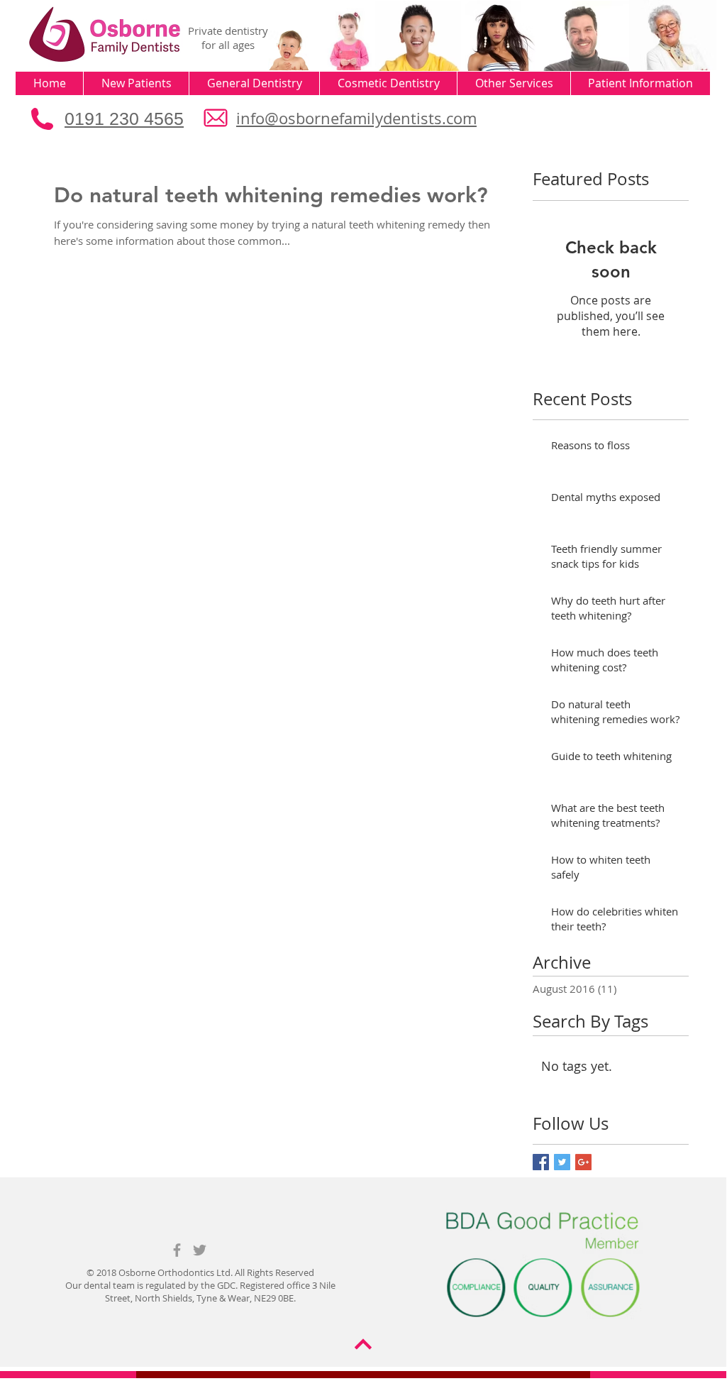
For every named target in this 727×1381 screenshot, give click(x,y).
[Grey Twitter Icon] (200, 1250)
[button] (136, 83)
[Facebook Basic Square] (541, 1162)
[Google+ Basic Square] (583, 1162)
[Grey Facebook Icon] (177, 1250)
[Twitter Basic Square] (562, 1162)
